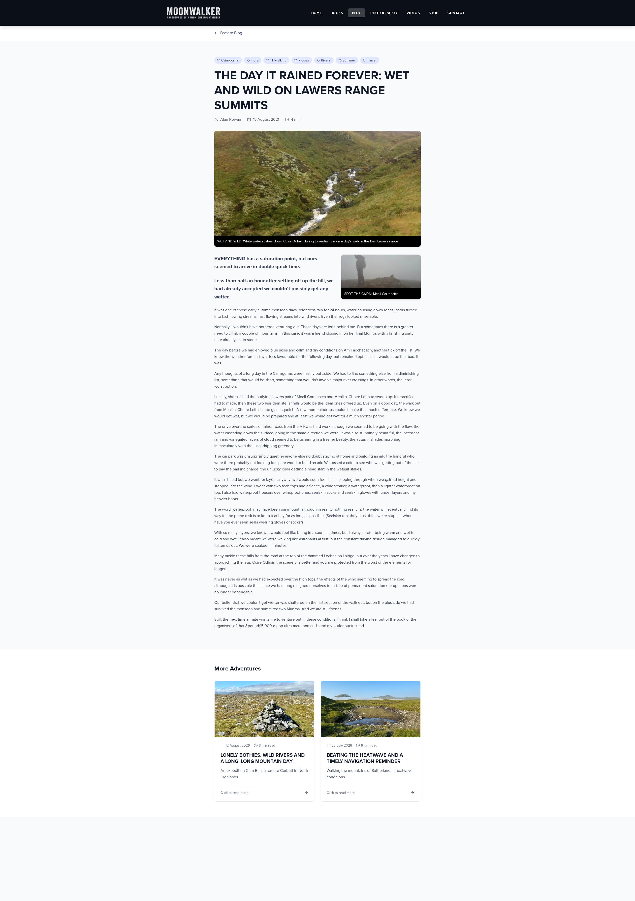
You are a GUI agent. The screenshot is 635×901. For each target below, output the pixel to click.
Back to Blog (231, 32)
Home (316, 12)
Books (337, 12)
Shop (433, 12)
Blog (356, 12)
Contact (455, 12)
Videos (413, 12)
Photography (384, 12)
